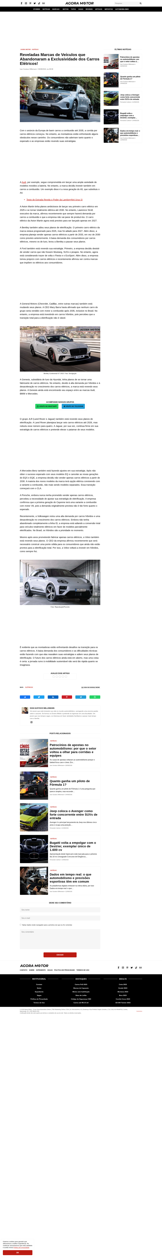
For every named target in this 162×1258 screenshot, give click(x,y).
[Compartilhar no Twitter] (39, 697)
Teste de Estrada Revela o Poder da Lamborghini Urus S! (54, 199)
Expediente (41, 970)
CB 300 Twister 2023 (122, 1003)
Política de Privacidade (64, 970)
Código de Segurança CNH (81, 999)
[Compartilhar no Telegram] (80, 697)
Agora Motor (25, 49)
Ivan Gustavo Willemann (42, 708)
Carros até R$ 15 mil (81, 1003)
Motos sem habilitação (81, 992)
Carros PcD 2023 (81, 984)
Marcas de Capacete (81, 988)
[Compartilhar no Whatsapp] (94, 697)
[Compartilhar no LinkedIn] (53, 697)
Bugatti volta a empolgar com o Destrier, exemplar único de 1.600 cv (73, 846)
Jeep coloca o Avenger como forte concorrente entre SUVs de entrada (73, 814)
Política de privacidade (21, 1247)
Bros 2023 (123, 995)
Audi (24, 182)
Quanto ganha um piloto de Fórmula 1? (70, 782)
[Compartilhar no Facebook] (25, 697)
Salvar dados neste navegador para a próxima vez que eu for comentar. (47, 925)
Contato (23, 970)
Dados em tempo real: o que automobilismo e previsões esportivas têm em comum (70, 878)
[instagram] (31, 722)
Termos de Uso (82, 970)
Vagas (50, 970)
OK (17, 1253)
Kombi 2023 (122, 988)
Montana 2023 (123, 992)
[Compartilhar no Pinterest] (67, 697)
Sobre (31, 970)
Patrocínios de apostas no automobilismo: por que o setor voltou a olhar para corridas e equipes (73, 750)
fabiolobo (139, 1011)
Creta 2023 (123, 984)
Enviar (60, 955)
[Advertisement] (81, 28)
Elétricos (29, 687)
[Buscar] (140, 3)
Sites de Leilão (81, 995)
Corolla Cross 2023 (123, 999)
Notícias (35, 49)
